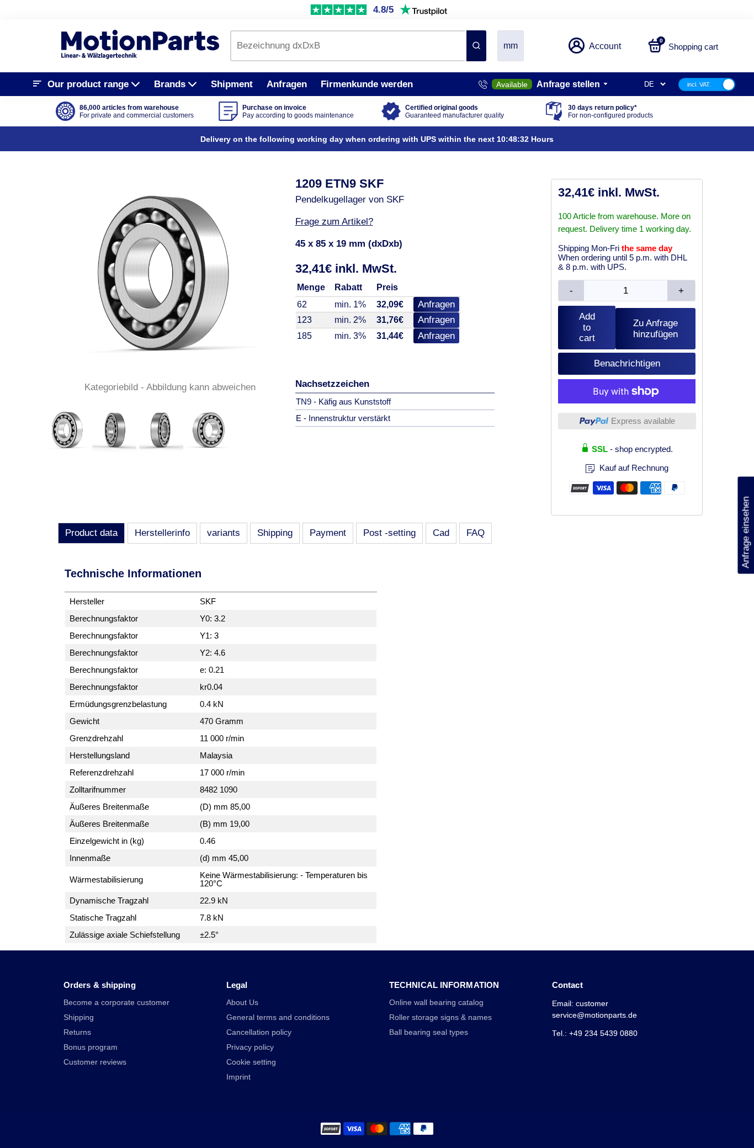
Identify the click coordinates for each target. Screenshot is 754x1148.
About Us (242, 1002)
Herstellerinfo (162, 533)
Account (605, 46)
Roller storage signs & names (440, 1017)
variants (223, 533)
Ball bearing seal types (428, 1032)
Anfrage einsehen (745, 525)
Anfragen (287, 84)
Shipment (232, 84)
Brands (169, 84)
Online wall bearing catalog (436, 1002)
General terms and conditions (278, 1017)
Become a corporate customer (116, 1002)
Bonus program (90, 1047)
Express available (643, 421)
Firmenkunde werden (367, 84)
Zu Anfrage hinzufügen (655, 328)
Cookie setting (251, 1062)
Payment (328, 533)
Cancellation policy (258, 1032)
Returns (77, 1032)
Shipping (275, 533)
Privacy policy (250, 1047)
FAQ (475, 533)
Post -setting (389, 533)
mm (510, 45)
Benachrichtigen (627, 363)
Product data (91, 533)
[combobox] (347, 45)
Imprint (238, 1077)
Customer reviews (94, 1062)
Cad (441, 533)
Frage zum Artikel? (334, 221)
